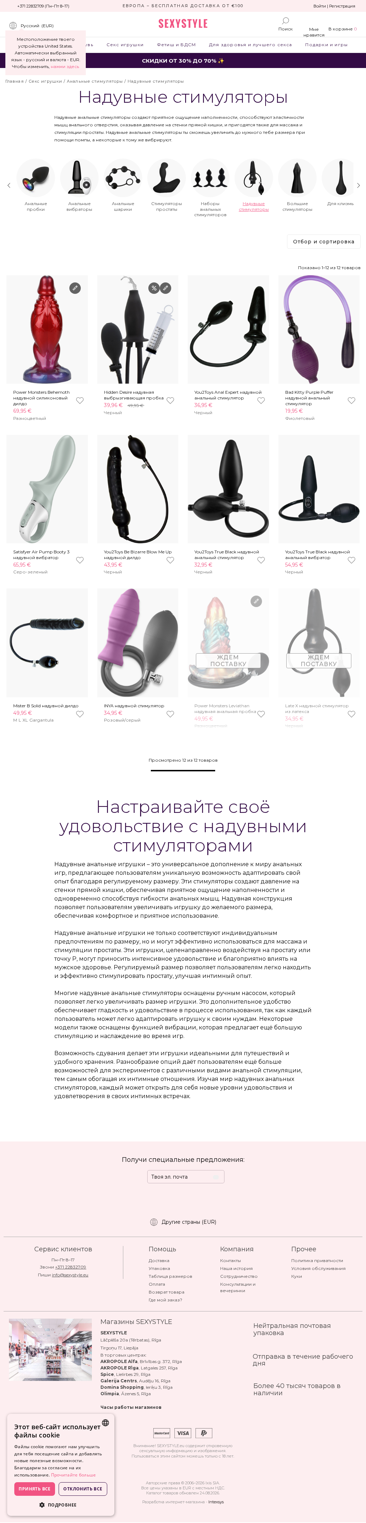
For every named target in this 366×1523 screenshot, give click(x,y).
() (37, 25)
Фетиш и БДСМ (176, 44)
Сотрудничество (239, 1276)
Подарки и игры (327, 44)
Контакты (230, 1260)
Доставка (159, 1260)
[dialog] (60, 1465)
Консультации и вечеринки (238, 1287)
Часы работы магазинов (131, 1407)
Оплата (157, 1284)
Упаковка (159, 1268)
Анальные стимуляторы (95, 81)
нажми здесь (65, 66)
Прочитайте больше (73, 1475)
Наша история (236, 1268)
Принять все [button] (34, 1489)
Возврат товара (166, 1292)
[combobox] (105, 1422)
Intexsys (216, 1501)
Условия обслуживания (318, 1268)
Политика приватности (317, 1260)
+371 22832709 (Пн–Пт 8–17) (43, 6)
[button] (60, 1504)
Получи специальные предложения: (183, 1160)
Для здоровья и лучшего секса (251, 44)
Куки (296, 1276)
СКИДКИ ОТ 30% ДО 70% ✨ (183, 60)
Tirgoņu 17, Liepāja (119, 1347)
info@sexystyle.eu (70, 1274)
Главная (14, 81)
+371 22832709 (70, 1267)
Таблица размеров (170, 1276)
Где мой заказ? (165, 1300)
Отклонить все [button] (82, 1489)
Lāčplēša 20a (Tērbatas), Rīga (130, 1340)
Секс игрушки (125, 44)
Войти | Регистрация (334, 6)
